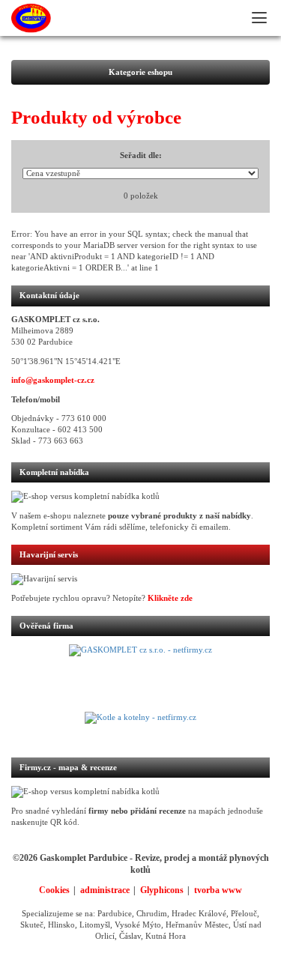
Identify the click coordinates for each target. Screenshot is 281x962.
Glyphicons (162, 890)
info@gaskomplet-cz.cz (52, 380)
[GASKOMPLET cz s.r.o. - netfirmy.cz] (140, 678)
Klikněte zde (170, 598)
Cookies (54, 890)
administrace (105, 890)
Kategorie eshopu (140, 72)
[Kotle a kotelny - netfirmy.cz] (140, 727)
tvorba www (218, 890)
